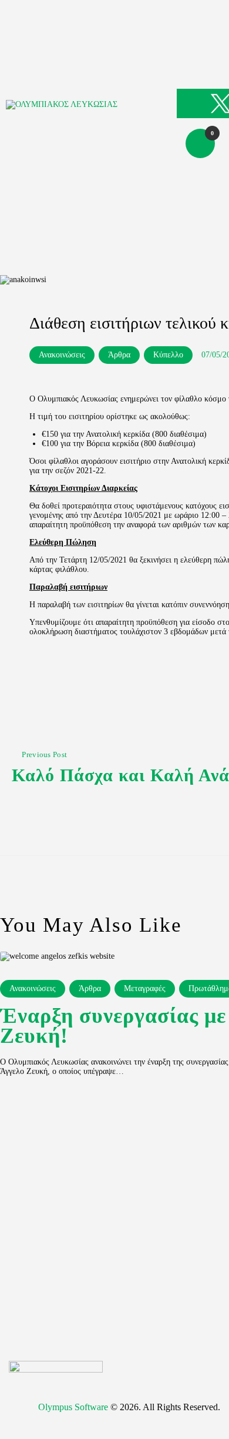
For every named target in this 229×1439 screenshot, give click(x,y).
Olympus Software (73, 1407)
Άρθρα (119, 354)
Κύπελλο (168, 354)
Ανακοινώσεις (62, 354)
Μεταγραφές (145, 988)
